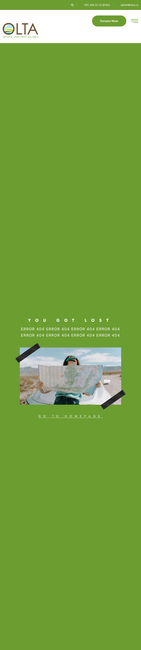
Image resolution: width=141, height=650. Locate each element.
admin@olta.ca (129, 5)
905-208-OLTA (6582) (97, 5)
